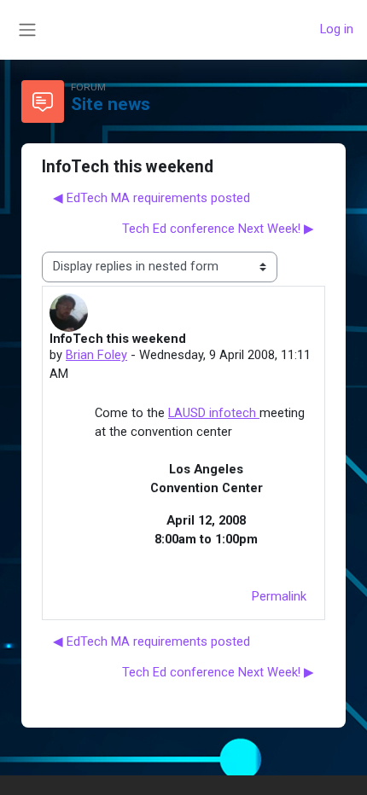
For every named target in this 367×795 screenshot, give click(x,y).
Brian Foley (96, 355)
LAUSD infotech (213, 413)
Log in (336, 29)
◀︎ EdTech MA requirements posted (151, 198)
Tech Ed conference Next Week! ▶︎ (218, 228)
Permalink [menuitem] (279, 596)
